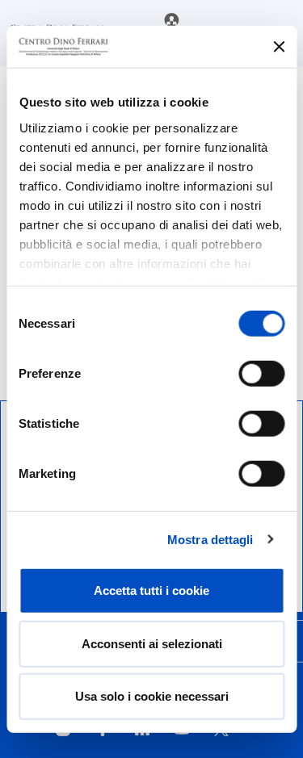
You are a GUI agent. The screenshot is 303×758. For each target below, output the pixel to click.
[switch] (261, 374)
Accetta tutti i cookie (151, 590)
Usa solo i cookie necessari (152, 696)
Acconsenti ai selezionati (152, 643)
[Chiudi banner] (278, 46)
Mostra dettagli (210, 539)
